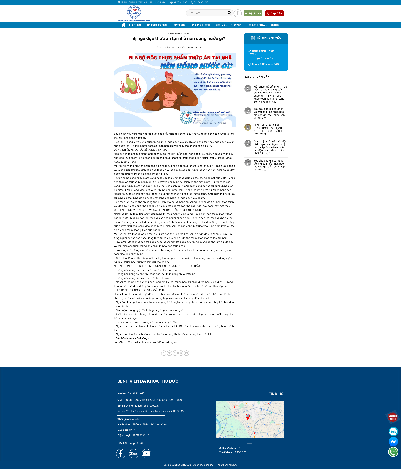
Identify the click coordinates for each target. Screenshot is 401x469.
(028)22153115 (140, 435)
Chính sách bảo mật (203, 465)
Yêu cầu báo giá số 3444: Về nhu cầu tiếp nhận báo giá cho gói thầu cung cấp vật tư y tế (269, 114)
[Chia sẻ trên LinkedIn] (186, 353)
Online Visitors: (228, 448)
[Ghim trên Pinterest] (180, 353)
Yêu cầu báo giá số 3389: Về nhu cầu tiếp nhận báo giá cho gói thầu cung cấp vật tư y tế (269, 165)
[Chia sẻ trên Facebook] (163, 353)
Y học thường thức (179, 34)
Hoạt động (179, 25)
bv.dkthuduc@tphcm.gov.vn (142, 405)
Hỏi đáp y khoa (256, 25)
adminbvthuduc (193, 47)
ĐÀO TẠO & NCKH (201, 25)
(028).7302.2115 (135, 399)
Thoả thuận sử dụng (227, 465)
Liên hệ (275, 25)
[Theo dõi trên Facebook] (238, 13)
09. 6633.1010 (136, 393)
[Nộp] (229, 12)
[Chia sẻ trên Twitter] (169, 353)
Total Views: (226, 452)
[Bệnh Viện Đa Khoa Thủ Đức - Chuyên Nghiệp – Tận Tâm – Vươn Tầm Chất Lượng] (134, 13)
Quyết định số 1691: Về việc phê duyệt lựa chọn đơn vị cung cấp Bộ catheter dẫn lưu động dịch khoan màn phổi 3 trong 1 (270, 147)
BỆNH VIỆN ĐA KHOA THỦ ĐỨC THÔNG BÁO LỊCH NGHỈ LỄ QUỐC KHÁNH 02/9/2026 (269, 130)
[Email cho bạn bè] (175, 353)
